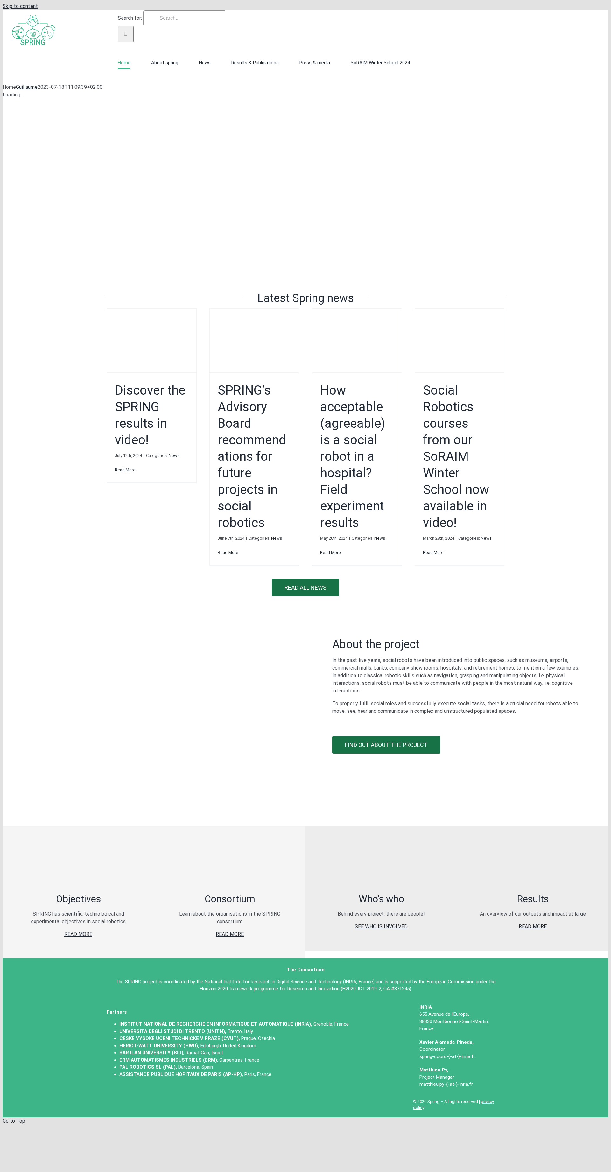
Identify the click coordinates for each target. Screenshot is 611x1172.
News (174, 455)
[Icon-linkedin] (188, 1097)
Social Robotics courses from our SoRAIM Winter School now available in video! (456, 456)
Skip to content (20, 6)
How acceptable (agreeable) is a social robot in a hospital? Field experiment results (352, 456)
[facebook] (164, 1097)
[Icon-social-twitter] (117, 1097)
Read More (125, 469)
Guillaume (27, 87)
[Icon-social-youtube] (140, 1097)
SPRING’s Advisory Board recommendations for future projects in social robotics (252, 456)
